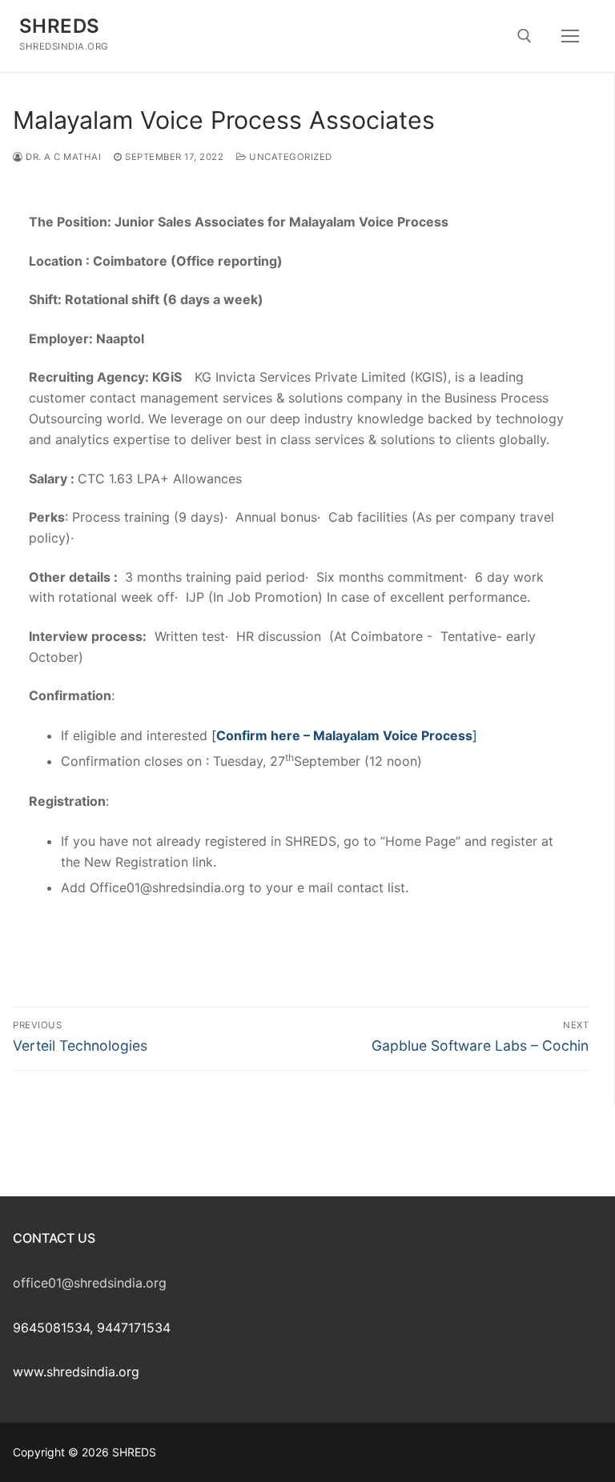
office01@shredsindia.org (90, 1283)
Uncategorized (289, 156)
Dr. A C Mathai (62, 156)
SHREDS (59, 26)
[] (344, 735)
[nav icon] (570, 36)
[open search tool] (524, 36)
